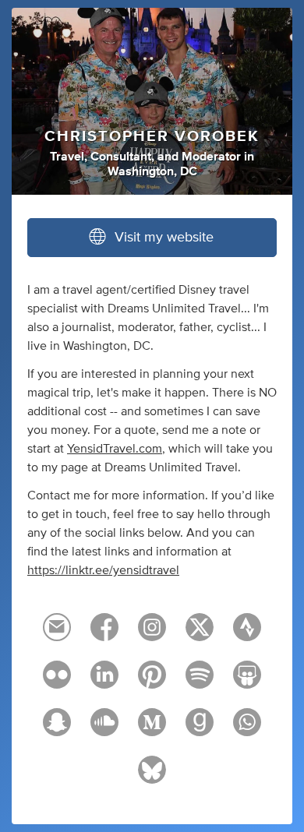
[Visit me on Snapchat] (57, 729)
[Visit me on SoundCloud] (104, 729)
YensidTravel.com (114, 448)
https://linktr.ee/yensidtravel (103, 570)
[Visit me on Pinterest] (152, 681)
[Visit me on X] (200, 634)
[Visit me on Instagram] (152, 634)
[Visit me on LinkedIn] (104, 681)
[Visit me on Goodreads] (200, 729)
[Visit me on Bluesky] (152, 776)
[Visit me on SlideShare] (247, 681)
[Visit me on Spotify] (200, 681)
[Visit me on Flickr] (57, 681)
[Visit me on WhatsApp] (247, 729)
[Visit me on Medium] (152, 729)
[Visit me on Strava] (247, 634)
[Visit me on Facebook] (104, 634)
